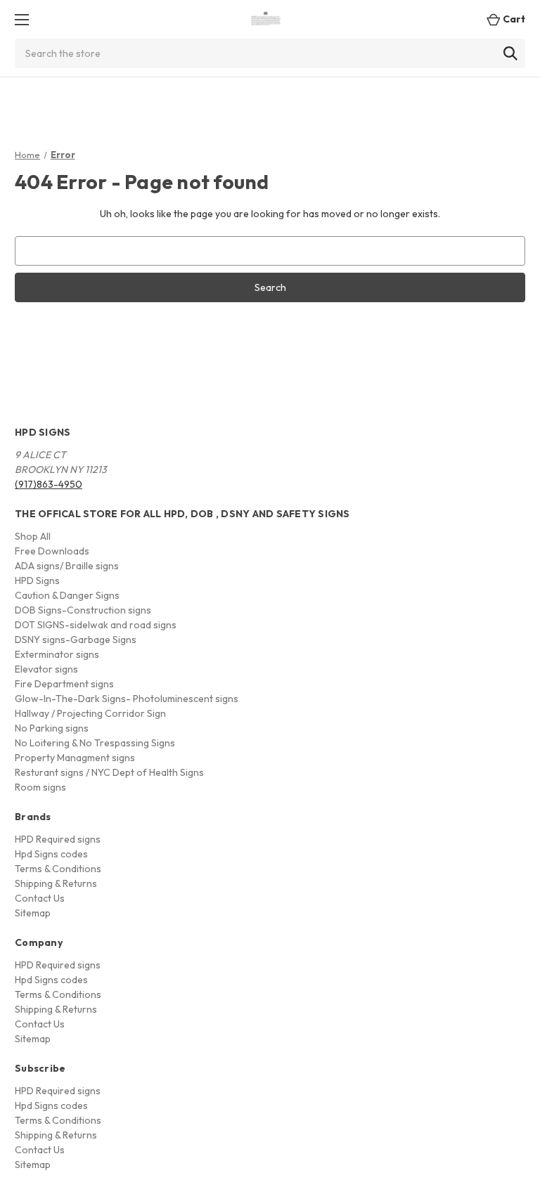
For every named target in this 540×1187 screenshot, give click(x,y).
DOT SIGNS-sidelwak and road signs (95, 624)
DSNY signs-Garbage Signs (75, 639)
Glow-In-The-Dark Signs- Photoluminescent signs (126, 698)
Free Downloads (52, 551)
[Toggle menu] (21, 19)
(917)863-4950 (48, 484)
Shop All (33, 536)
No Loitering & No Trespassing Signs (95, 743)
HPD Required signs (58, 839)
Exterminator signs (57, 654)
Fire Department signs (64, 683)
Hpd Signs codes (51, 854)
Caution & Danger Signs (67, 595)
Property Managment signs (75, 757)
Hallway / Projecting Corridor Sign (90, 713)
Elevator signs (46, 669)
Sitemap (33, 913)
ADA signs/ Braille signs (67, 565)
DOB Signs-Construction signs (83, 610)
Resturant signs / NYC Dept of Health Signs (109, 772)
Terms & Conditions (58, 868)
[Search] (510, 53)
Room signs (40, 787)
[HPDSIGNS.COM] (266, 19)
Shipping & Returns (56, 883)
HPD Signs (37, 580)
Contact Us (40, 898)
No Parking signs (52, 728)
